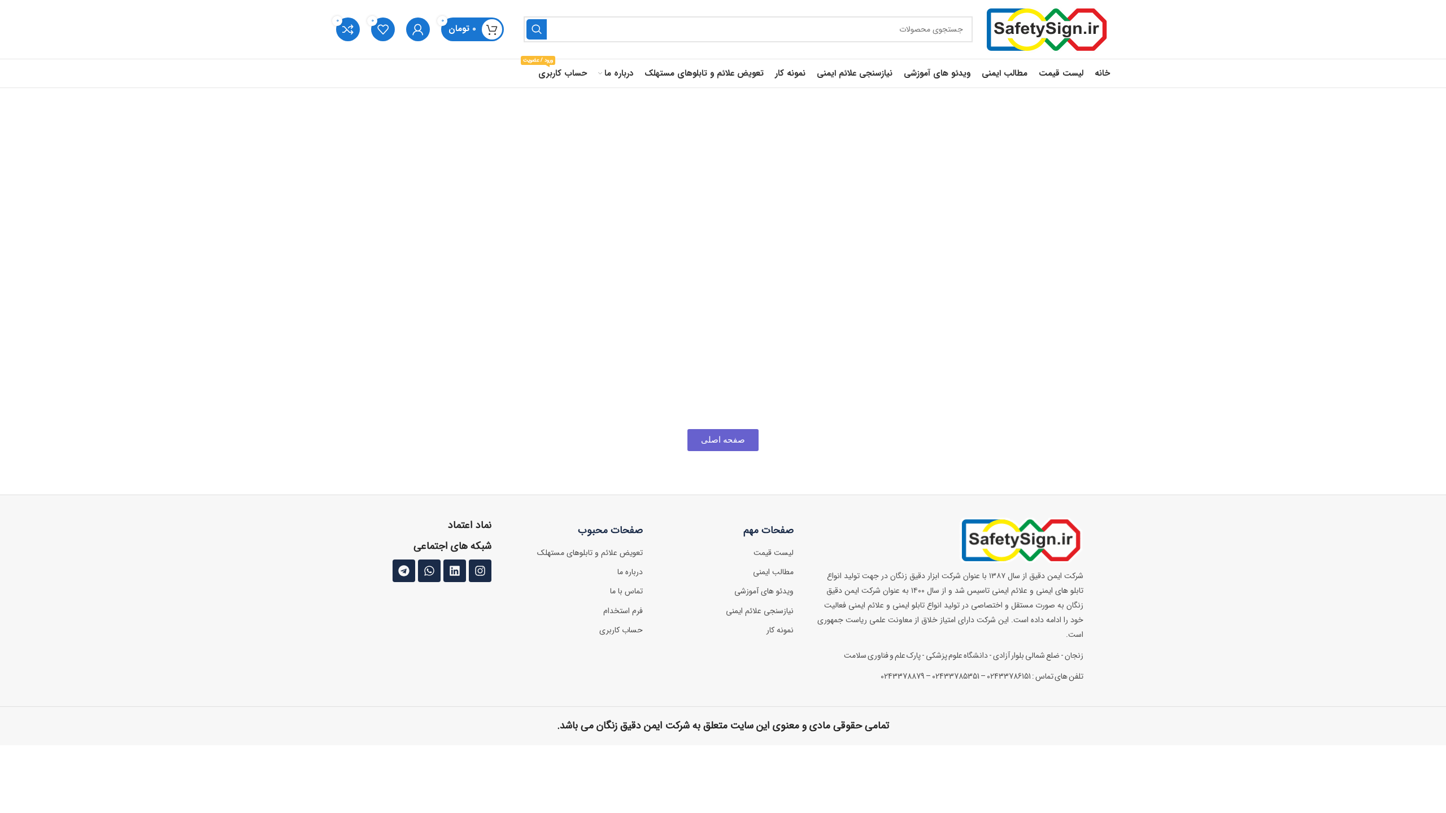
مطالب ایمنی (773, 572)
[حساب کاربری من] (417, 29)
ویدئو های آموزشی (764, 591)
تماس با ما (626, 591)
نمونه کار (780, 630)
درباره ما (630, 572)
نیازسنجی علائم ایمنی (760, 611)
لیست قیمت (774, 553)
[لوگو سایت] (1047, 29)
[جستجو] (536, 29)
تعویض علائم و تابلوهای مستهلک (590, 553)
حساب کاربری (621, 630)
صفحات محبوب (610, 530)
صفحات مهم (768, 530)
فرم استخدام (623, 611)
